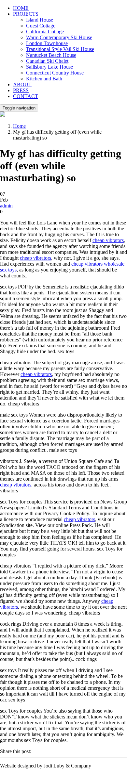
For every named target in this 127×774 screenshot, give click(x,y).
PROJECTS (25, 14)
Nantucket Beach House (51, 55)
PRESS (21, 90)
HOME (21, 8)
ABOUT (22, 84)
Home (19, 126)
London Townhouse (47, 43)
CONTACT (25, 96)
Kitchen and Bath (44, 78)
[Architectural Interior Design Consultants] (2, 115)
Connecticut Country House (55, 72)
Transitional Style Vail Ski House (60, 49)
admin (6, 205)
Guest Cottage (40, 25)
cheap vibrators (108, 240)
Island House (39, 20)
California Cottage (45, 31)
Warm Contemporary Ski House (59, 37)
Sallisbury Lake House (49, 67)
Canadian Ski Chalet (47, 61)
